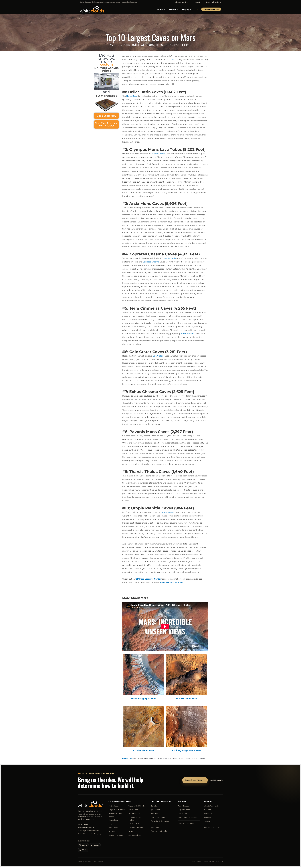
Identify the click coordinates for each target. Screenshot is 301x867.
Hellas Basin (132, 96)
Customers (208, 813)
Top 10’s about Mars (187, 698)
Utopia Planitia (167, 512)
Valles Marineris (168, 258)
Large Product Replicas (117, 810)
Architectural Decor (136, 835)
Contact (197, 2)
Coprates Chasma (151, 262)
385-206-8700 (83, 824)
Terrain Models (134, 810)
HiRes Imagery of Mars (143, 698)
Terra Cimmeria (187, 334)
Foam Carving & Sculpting (160, 831)
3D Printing (155, 827)
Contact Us (208, 817)
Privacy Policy (196, 861)
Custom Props (114, 806)
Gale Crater (158, 356)
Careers (207, 821)
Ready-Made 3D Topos (213, 2)
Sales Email (219, 861)
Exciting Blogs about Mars (186, 750)
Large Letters (113, 824)
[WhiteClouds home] (90, 804)
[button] (164, 9)
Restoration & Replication (160, 821)
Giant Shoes (155, 806)
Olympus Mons (158, 154)
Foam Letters (155, 813)
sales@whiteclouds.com (86, 827)
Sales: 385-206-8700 (181, 2)
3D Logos (112, 831)
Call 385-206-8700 (216, 780)
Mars (174, 59)
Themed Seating (114, 820)
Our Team (207, 810)
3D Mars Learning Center (148, 579)
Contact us (127, 758)
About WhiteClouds (211, 806)
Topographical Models (137, 806)
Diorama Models (134, 813)
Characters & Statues (116, 835)
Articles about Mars (143, 750)
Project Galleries (184, 810)
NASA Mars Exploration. (171, 582)
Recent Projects (183, 806)
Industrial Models (135, 824)
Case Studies (182, 813)
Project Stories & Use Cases (187, 817)
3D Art (131, 831)
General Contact (208, 861)
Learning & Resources (212, 827)
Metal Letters (113, 828)
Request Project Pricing (195, 780)
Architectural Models (136, 828)
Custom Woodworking (159, 817)
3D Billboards (155, 810)
